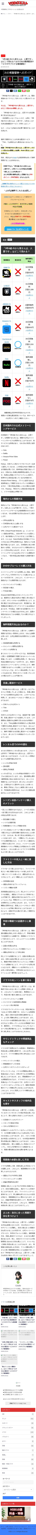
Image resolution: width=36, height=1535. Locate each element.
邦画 (17, 1459)
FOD (6, 395)
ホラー (17, 1441)
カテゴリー (6, 1486)
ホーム (2, 1526)
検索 (18, 1497)
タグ (4, 1493)
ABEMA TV (7, 304)
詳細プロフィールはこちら (18, 1403)
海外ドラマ (17, 1450)
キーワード (6, 1478)
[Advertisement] (18, 34)
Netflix (7, 377)
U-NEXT (7, 286)
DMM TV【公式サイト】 (18, 229)
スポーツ (17, 1423)
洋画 (17, 1445)
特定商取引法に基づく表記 (14, 1528)
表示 (10, 239)
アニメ (17, 1418)
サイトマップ (32, 1526)
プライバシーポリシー (20, 1526)
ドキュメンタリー (17, 1427)
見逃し (17, 1455)
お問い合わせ (9, 1526)
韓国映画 (17, 1468)
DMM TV (7, 197)
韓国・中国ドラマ (17, 1464)
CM (17, 1414)
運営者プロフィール (29, 1528)
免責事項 (3, 1528)
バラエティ (17, 1436)
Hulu (15, 157)
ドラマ (3, 55)
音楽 (17, 1473)
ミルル (18, 1285)
